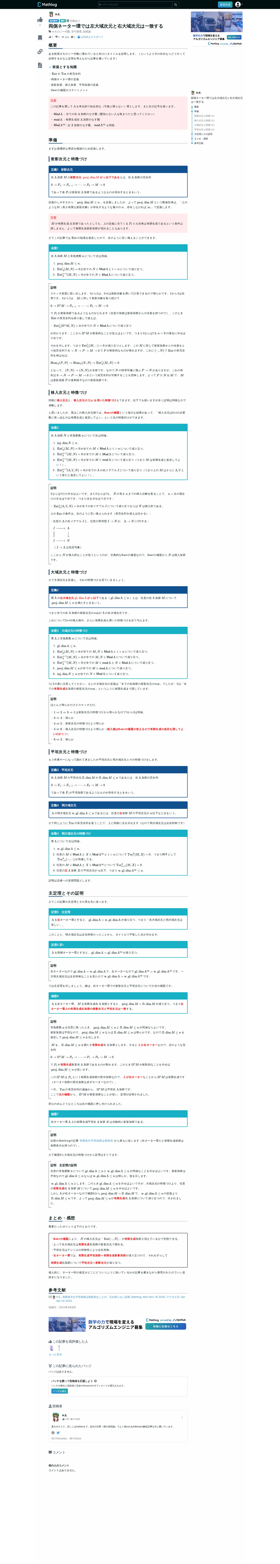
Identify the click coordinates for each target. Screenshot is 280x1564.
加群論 (87, 31)
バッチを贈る (59, 1391)
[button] (239, 4)
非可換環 (76, 31)
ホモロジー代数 (61, 31)
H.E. (57, 14)
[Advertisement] (217, 66)
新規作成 (225, 4)
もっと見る (55, 1354)
